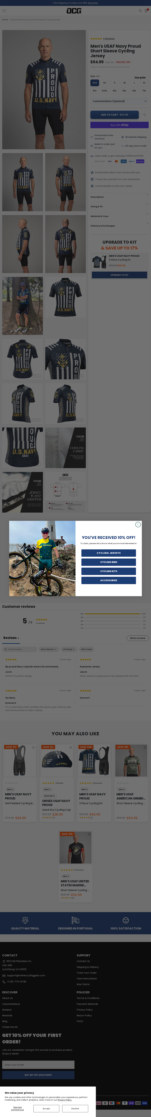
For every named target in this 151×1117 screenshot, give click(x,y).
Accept (46, 1108)
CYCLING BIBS (108, 562)
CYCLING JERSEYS (109, 553)
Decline (75, 1108)
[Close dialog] (138, 524)
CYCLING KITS (108, 571)
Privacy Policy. (65, 1099)
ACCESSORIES (108, 580)
